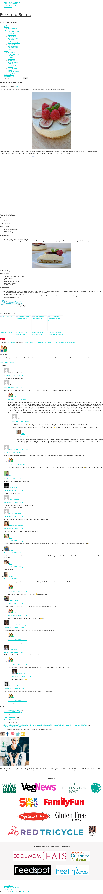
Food (35, 342)
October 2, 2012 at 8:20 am (16, 464)
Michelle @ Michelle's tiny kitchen (19, 449)
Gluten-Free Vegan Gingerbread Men (22, 333)
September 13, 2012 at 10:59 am (14, 652)
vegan (66, 342)
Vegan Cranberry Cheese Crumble (37, 333)
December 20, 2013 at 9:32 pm (13, 375)
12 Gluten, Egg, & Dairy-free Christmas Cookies (55, 333)
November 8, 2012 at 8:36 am (17, 399)
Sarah (11, 550)
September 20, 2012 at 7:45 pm (13, 502)
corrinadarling (13, 600)
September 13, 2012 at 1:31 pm (13, 603)
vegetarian (72, 342)
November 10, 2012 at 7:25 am (21, 421)
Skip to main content (10, 3)
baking (26, 342)
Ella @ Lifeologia (14, 499)
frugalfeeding (13, 649)
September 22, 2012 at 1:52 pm (13, 490)
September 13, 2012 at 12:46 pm (14, 627)
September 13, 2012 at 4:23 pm (13, 579)
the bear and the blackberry (17, 625)
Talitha (23, 434)
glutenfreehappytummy (16, 525)
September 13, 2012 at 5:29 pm (17, 591)
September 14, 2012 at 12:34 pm (14, 541)
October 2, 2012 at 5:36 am (12, 452)
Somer (11, 576)
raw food (55, 342)
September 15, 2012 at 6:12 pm (13, 528)
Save (3, 339)
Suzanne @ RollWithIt (15, 513)
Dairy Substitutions (10, 717)
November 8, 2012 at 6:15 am (13, 387)
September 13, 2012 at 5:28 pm (17, 615)
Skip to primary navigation (12, 2)
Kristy (10, 538)
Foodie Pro (15, 892)
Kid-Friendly (11, 342)
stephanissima (13, 487)
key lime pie (48, 342)
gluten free (41, 342)
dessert (31, 342)
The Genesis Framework (27, 892)
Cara (14, 396)
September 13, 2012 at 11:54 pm (14, 567)
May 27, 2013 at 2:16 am (23, 437)
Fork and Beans (15, 14)
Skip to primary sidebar (11, 5)
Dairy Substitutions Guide (12, 710)
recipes (61, 342)
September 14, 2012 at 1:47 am (21, 676)
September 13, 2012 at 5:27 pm (17, 640)
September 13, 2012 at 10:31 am (14, 688)
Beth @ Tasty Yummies (16, 686)
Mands (11, 475)
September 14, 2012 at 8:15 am (13, 553)
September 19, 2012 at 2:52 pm (13, 516)
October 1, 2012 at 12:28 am (13, 478)
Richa (10, 564)
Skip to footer (8, 7)
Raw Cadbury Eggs (6, 332)
